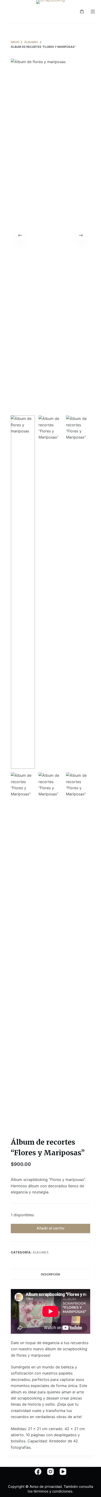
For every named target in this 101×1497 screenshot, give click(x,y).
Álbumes (41, 1252)
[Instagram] (50, 1471)
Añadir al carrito (50, 1228)
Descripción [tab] (50, 1274)
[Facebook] (38, 1471)
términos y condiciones (52, 1491)
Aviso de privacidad (46, 1486)
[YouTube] (63, 1471)
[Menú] (93, 11)
